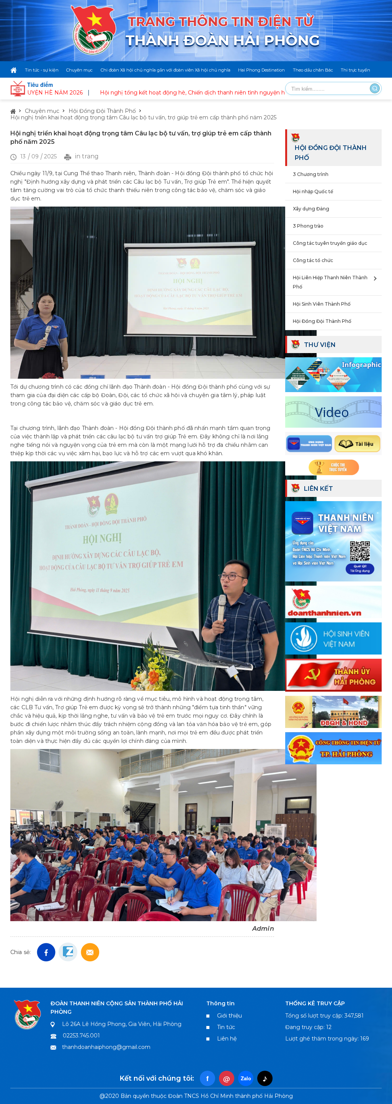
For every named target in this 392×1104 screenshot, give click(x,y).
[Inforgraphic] (333, 374)
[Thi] (333, 466)
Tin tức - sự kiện (42, 70)
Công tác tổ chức (313, 260)
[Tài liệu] (333, 442)
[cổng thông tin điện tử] (333, 747)
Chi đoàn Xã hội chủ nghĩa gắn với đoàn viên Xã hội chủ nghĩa (165, 70)
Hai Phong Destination (261, 70)
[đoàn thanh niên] (333, 601)
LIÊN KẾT (318, 488)
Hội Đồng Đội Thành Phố (102, 110)
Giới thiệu (229, 1015)
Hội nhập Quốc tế (313, 191)
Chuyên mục (79, 70)
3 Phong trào (308, 226)
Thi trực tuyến (355, 70)
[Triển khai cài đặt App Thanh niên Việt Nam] (333, 540)
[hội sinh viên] (333, 638)
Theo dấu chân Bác (313, 70)
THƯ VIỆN (320, 344)
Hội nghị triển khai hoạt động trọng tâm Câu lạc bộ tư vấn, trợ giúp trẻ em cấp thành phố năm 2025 (143, 117)
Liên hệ (227, 1038)
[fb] (46, 952)
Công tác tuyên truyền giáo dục (330, 243)
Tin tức (226, 1027)
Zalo (246, 1078)
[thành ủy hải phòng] (333, 674)
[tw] (90, 952)
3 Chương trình (310, 174)
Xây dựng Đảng (311, 209)
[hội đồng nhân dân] (333, 711)
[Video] (333, 411)
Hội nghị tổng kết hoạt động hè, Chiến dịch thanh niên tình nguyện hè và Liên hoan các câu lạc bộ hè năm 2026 (218, 92)
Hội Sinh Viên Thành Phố (322, 304)
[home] (13, 70)
